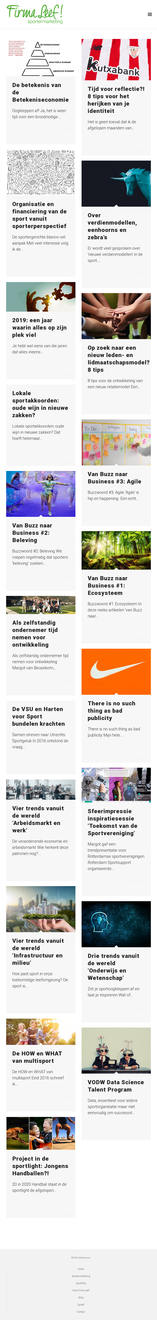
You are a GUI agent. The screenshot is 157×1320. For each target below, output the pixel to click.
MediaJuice (84, 1257)
